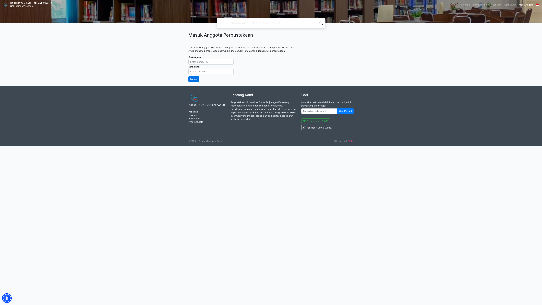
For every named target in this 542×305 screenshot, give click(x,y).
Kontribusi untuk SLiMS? (319, 127)
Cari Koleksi (345, 111)
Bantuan (497, 4)
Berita (487, 4)
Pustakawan (509, 4)
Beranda (465, 4)
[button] (7, 298)
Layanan (192, 115)
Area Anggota (526, 4)
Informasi (477, 4)
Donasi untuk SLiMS (317, 121)
